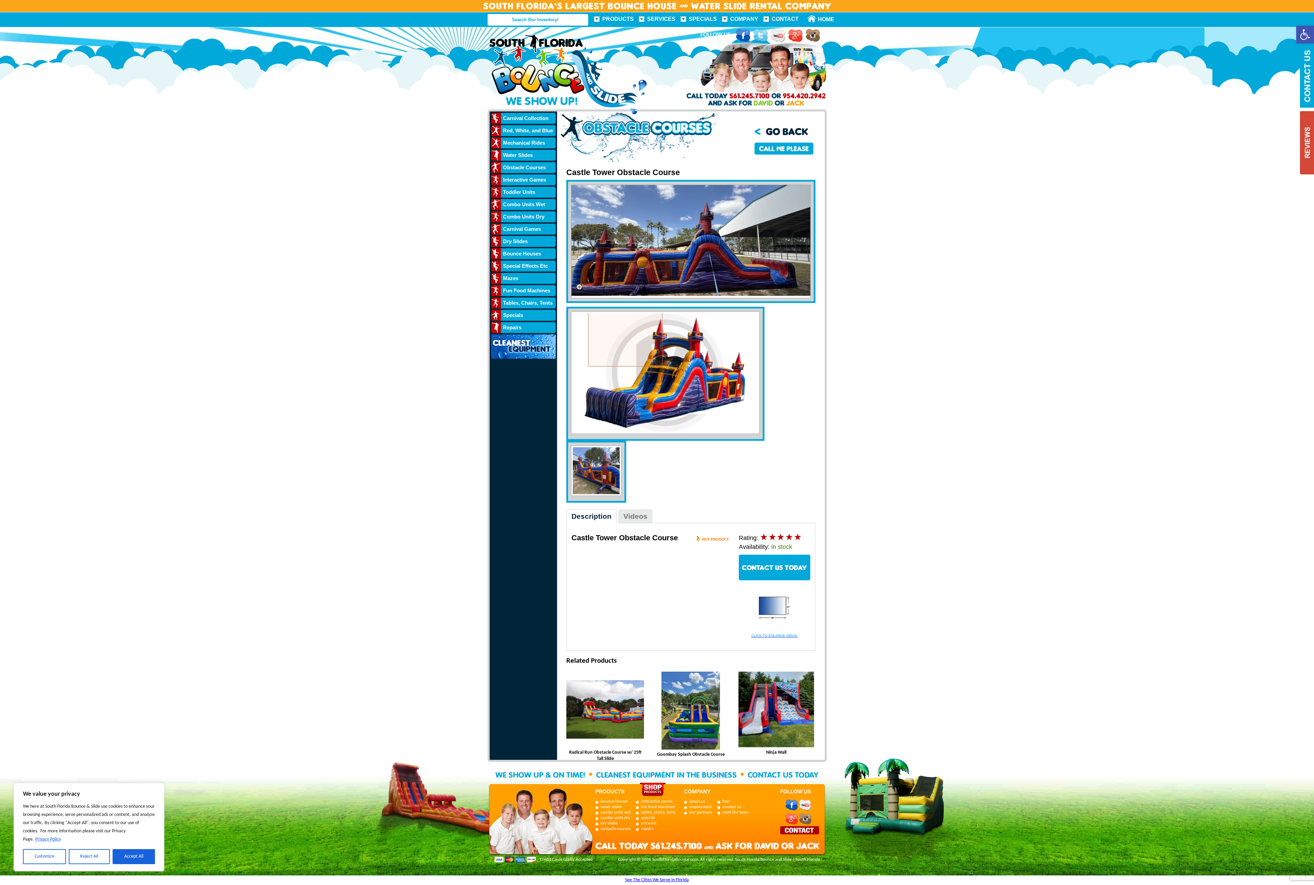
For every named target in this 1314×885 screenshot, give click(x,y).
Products (618, 19)
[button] (1305, 34)
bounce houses (614, 801)
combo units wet (616, 812)
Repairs (512, 327)
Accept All (133, 856)
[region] (89, 827)
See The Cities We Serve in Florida (657, 880)
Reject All (89, 856)
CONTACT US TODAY (774, 567)
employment (700, 807)
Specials (703, 19)
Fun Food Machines (526, 290)
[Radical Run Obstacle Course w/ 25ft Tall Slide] (605, 711)
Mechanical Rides (524, 143)
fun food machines (658, 807)
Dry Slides (515, 241)
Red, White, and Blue (528, 130)
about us (697, 801)
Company (744, 19)
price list (648, 823)
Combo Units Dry (523, 217)
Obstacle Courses (524, 167)
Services (661, 19)
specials (648, 818)
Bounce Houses (522, 253)
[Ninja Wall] (776, 711)
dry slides (609, 823)
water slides (611, 807)
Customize (44, 856)
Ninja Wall (776, 752)
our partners (700, 812)
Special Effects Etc (525, 266)
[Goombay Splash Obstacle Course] (691, 712)
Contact (785, 19)
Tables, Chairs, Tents (528, 303)
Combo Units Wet (524, 204)
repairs (647, 829)
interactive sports (656, 801)
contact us (731, 807)
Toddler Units (519, 192)
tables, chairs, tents (658, 812)
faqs (726, 801)
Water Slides (518, 155)
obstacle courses (616, 829)
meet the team (735, 812)
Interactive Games (524, 180)
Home (822, 19)
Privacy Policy (48, 839)
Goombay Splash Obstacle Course (691, 754)
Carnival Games (522, 229)
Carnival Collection (526, 118)
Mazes (510, 278)
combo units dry (615, 818)
